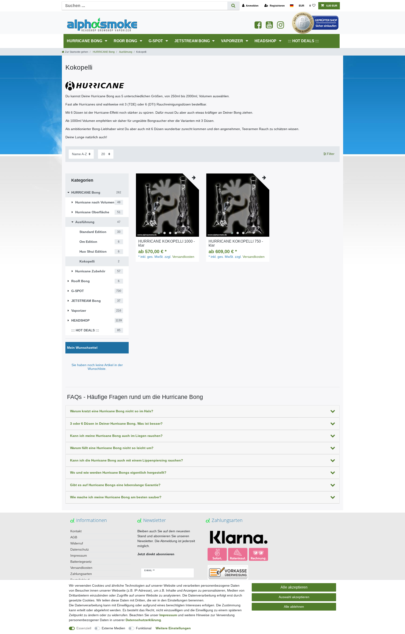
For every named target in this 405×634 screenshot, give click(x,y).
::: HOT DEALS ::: (303, 41)
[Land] (291, 5)
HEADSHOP (266, 41)
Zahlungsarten (81, 574)
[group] (167, 205)
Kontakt (76, 531)
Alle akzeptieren (294, 587)
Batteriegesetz (81, 561)
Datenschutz (79, 549)
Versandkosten (183, 257)
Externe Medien (113, 628)
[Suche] (233, 6)
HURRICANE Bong (85, 41)
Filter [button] (330, 154)
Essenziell (83, 628)
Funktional (143, 628)
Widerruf (76, 543)
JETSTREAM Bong (192, 41)
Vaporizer (232, 41)
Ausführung (125, 51)
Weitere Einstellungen (173, 628)
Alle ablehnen (294, 606)
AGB (73, 537)
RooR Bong (126, 41)
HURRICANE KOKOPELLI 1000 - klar (166, 243)
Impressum (78, 555)
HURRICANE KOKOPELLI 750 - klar (236, 243)
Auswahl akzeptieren (294, 597)
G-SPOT (156, 41)
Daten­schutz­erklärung (143, 620)
